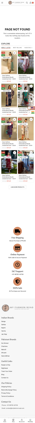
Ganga (3, 321)
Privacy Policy (5, 393)
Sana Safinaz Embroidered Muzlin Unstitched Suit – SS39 (25, 77)
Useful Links (6, 361)
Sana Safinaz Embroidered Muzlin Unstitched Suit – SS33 (25, 177)
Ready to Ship (5, 365)
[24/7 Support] (17, 264)
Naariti (3, 328)
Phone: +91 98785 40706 (10, 405)
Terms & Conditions (7, 396)
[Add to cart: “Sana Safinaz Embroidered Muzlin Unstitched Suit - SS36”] (14, 119)
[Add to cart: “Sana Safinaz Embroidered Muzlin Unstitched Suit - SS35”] (31, 119)
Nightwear (4, 368)
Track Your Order (6, 371)
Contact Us (4, 378)
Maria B (3, 349)
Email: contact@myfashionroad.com (13, 408)
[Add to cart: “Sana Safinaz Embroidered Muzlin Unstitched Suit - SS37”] (31, 86)
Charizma (4, 346)
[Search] (27, 2)
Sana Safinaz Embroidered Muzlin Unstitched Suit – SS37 (25, 110)
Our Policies (6, 383)
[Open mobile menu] (2, 2)
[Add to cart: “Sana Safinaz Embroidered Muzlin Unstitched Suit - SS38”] (14, 86)
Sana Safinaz (5, 356)
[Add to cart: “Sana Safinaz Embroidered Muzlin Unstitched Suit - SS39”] (31, 52)
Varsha (3, 331)
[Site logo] (16, 2)
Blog (2, 374)
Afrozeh (3, 353)
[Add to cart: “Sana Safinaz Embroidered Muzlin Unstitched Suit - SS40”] (14, 52)
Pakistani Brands (8, 339)
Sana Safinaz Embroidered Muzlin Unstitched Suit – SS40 (9, 77)
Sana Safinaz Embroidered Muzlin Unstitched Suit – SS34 (9, 177)
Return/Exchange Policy (9, 390)
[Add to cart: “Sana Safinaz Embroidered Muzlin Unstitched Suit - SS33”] (31, 152)
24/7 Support (17, 271)
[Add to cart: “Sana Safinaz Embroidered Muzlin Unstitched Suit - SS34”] (14, 152)
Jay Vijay (4, 334)
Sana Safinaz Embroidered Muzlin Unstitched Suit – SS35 (25, 143)
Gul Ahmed (4, 343)
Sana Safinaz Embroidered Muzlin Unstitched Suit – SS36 (9, 143)
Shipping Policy (6, 386)
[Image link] (17, 308)
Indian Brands (7, 317)
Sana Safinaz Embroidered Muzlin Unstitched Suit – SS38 (9, 110)
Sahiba (3, 324)
